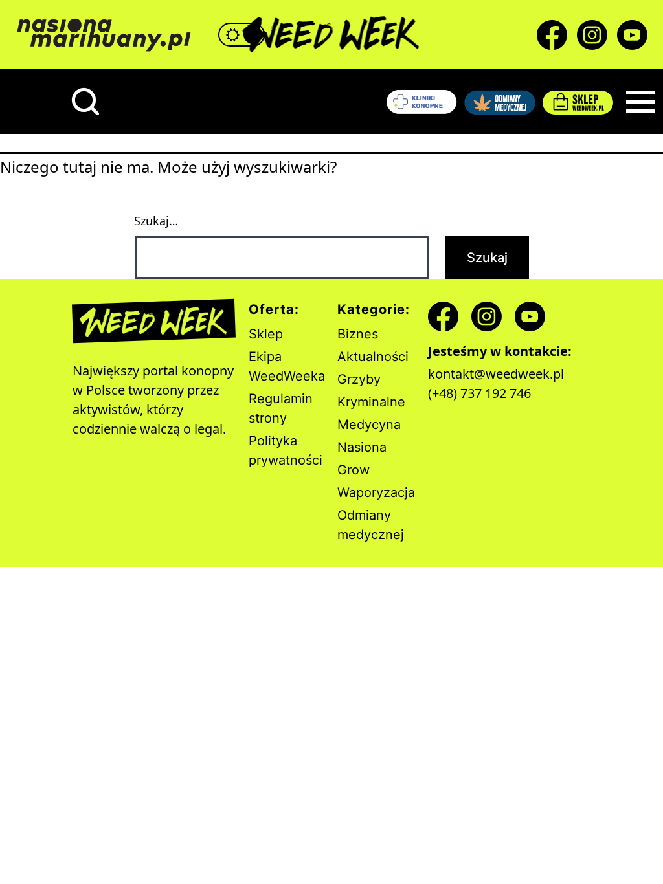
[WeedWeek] (331, 35)
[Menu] (640, 102)
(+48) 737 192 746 (479, 393)
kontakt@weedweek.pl (496, 373)
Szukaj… (156, 220)
